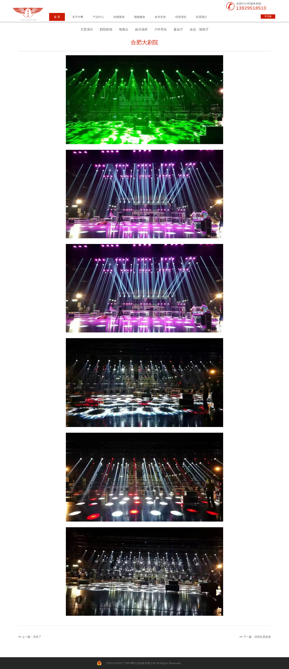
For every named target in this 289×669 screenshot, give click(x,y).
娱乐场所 (141, 29)
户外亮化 (160, 29)
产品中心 (98, 16)
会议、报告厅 (199, 29)
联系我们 (201, 16)
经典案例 (118, 16)
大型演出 (86, 29)
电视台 (123, 29)
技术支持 (160, 16)
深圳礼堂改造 (262, 636)
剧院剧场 (106, 29)
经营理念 (180, 16)
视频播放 (139, 16)
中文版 (268, 16)
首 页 (57, 16)
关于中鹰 (77, 16)
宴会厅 (178, 29)
